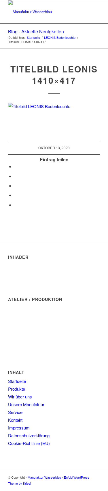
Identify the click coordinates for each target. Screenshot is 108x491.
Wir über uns (20, 397)
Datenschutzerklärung (29, 435)
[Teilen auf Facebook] (16, 166)
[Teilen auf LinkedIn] (16, 195)
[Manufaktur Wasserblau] (45, 11)
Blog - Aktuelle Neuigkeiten (36, 31)
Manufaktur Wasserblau (44, 477)
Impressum (19, 428)
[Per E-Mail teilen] (16, 205)
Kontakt (15, 420)
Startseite (17, 381)
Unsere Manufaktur (26, 404)
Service (15, 412)
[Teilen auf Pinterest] (16, 186)
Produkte (16, 389)
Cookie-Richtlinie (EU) (29, 443)
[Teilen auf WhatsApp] (16, 176)
